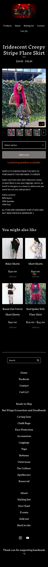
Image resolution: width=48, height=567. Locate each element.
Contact (41, 25)
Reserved (24, 481)
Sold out (24, 519)
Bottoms (24, 455)
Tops (24, 449)
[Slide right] (44, 132)
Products (7, 25)
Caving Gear (24, 417)
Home (24, 372)
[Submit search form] (38, 360)
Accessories (24, 436)
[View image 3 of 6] (28, 132)
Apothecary (24, 475)
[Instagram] (20, 537)
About (18, 25)
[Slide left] (4, 132)
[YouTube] (27, 537)
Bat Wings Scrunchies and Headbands (24, 410)
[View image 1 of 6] (11, 132)
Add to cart (24, 154)
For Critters (24, 468)
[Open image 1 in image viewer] (24, 98)
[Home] (24, 11)
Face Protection (24, 429)
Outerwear (24, 462)
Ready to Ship (24, 404)
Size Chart (24, 506)
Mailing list (29, 25)
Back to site (24, 525)
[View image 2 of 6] (19, 132)
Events (24, 512)
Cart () (24, 31)
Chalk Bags (24, 423)
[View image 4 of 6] (36, 132)
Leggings (24, 442)
